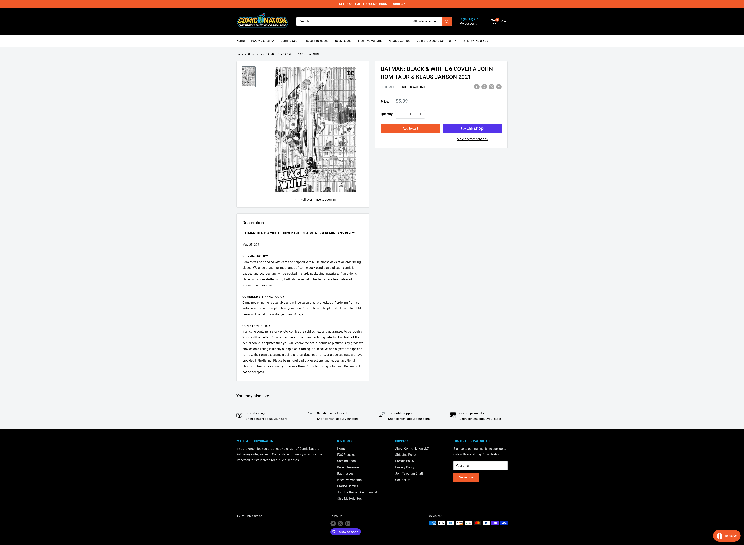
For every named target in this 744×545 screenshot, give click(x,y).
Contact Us (402, 480)
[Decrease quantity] (400, 114)
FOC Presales (260, 41)
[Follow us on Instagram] (347, 523)
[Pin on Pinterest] (484, 86)
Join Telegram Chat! (409, 473)
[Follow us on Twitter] (340, 523)
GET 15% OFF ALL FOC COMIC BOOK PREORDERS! (372, 4)
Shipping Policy (406, 454)
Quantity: (387, 114)
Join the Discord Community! (437, 41)
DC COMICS (388, 87)
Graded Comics (399, 41)
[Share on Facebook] (477, 86)
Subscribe (466, 477)
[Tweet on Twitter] (491, 86)
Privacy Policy (404, 467)
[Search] (447, 21)
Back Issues (343, 41)
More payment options (472, 139)
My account (468, 23)
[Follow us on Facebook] (333, 523)
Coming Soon (290, 41)
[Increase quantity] (420, 114)
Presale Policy (404, 461)
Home (240, 41)
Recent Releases (317, 41)
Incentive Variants (370, 41)
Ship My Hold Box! (476, 41)
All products (254, 54)
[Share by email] (499, 86)
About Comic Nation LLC (412, 448)
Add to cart (410, 128)
